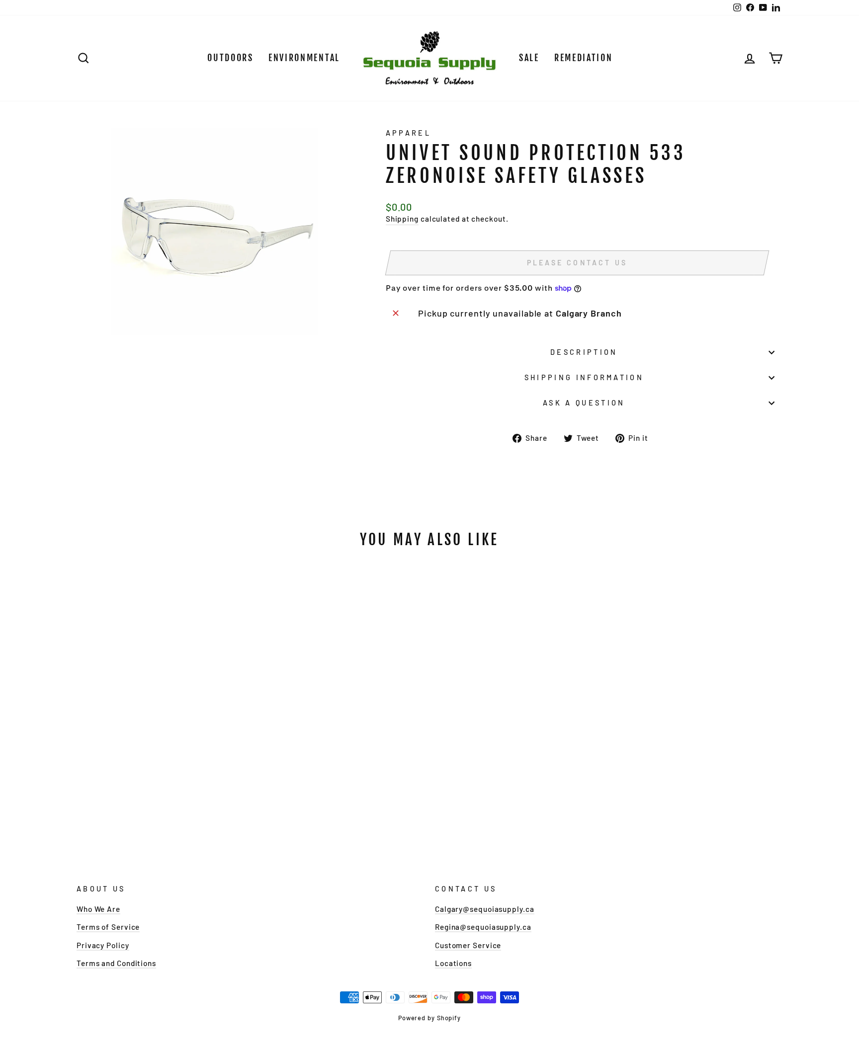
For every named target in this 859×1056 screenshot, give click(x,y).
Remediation (583, 57)
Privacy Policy (103, 945)
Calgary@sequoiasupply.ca (484, 908)
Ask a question (584, 403)
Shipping (402, 218)
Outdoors (230, 57)
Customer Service (468, 945)
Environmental (304, 57)
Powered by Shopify (429, 1018)
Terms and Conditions (116, 963)
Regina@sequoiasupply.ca (483, 926)
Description (584, 352)
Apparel (408, 133)
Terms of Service (108, 926)
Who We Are (98, 908)
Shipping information (584, 377)
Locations (453, 963)
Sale (529, 57)
